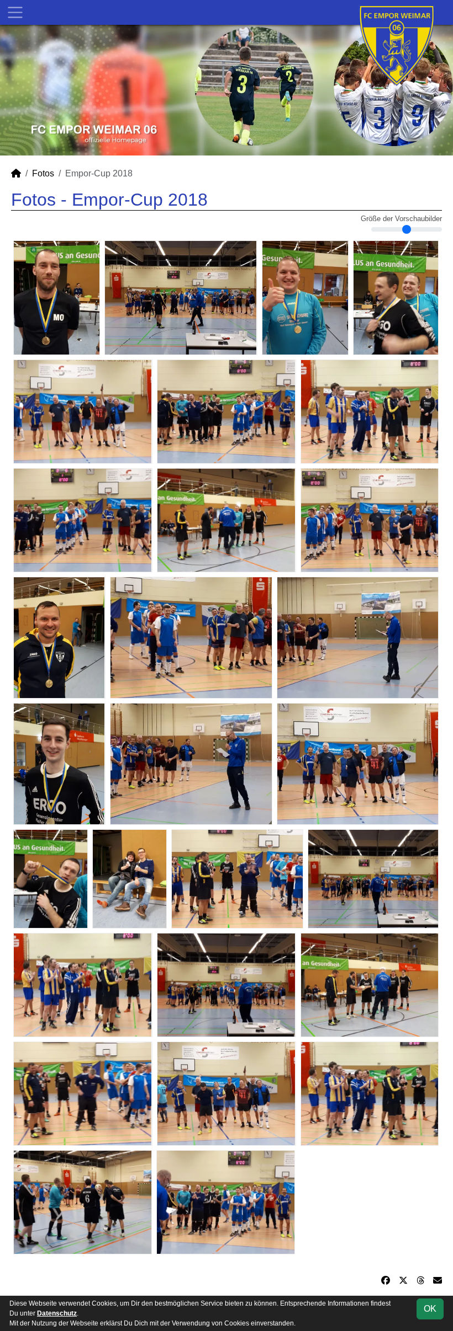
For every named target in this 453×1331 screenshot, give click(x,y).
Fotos (43, 173)
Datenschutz (57, 1313)
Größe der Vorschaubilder (401, 219)
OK (430, 1308)
